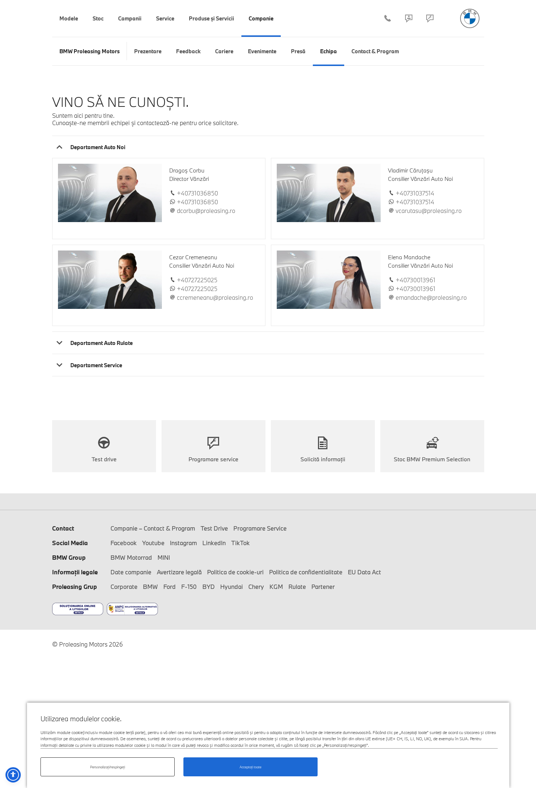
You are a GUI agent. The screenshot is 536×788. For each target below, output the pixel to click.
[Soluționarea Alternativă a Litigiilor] (132, 609)
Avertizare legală (179, 572)
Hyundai (231, 586)
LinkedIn (214, 543)
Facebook (123, 543)
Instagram (183, 543)
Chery (256, 586)
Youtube (153, 543)
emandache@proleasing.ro (431, 297)
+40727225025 (197, 280)
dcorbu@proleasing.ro (206, 210)
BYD (208, 586)
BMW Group (69, 557)
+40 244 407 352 (387, 18)
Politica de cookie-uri (235, 572)
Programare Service (430, 18)
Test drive (104, 459)
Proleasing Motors (469, 18)
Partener (323, 586)
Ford (169, 586)
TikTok (240, 543)
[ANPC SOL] (77, 609)
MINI (164, 557)
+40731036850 (197, 193)
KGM (276, 586)
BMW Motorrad (131, 557)
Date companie (130, 572)
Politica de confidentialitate (305, 572)
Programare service (213, 459)
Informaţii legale (75, 572)
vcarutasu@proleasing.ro (429, 210)
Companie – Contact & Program (408, 18)
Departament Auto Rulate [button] (101, 342)
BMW (150, 586)
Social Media (70, 543)
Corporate (123, 586)
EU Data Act (364, 572)
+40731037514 (415, 193)
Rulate (297, 586)
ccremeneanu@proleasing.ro (215, 297)
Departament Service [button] (96, 365)
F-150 (189, 586)
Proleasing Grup (74, 586)
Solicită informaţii (322, 459)
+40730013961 (415, 280)
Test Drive (214, 528)
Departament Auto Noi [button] (97, 147)
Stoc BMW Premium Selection (432, 459)
